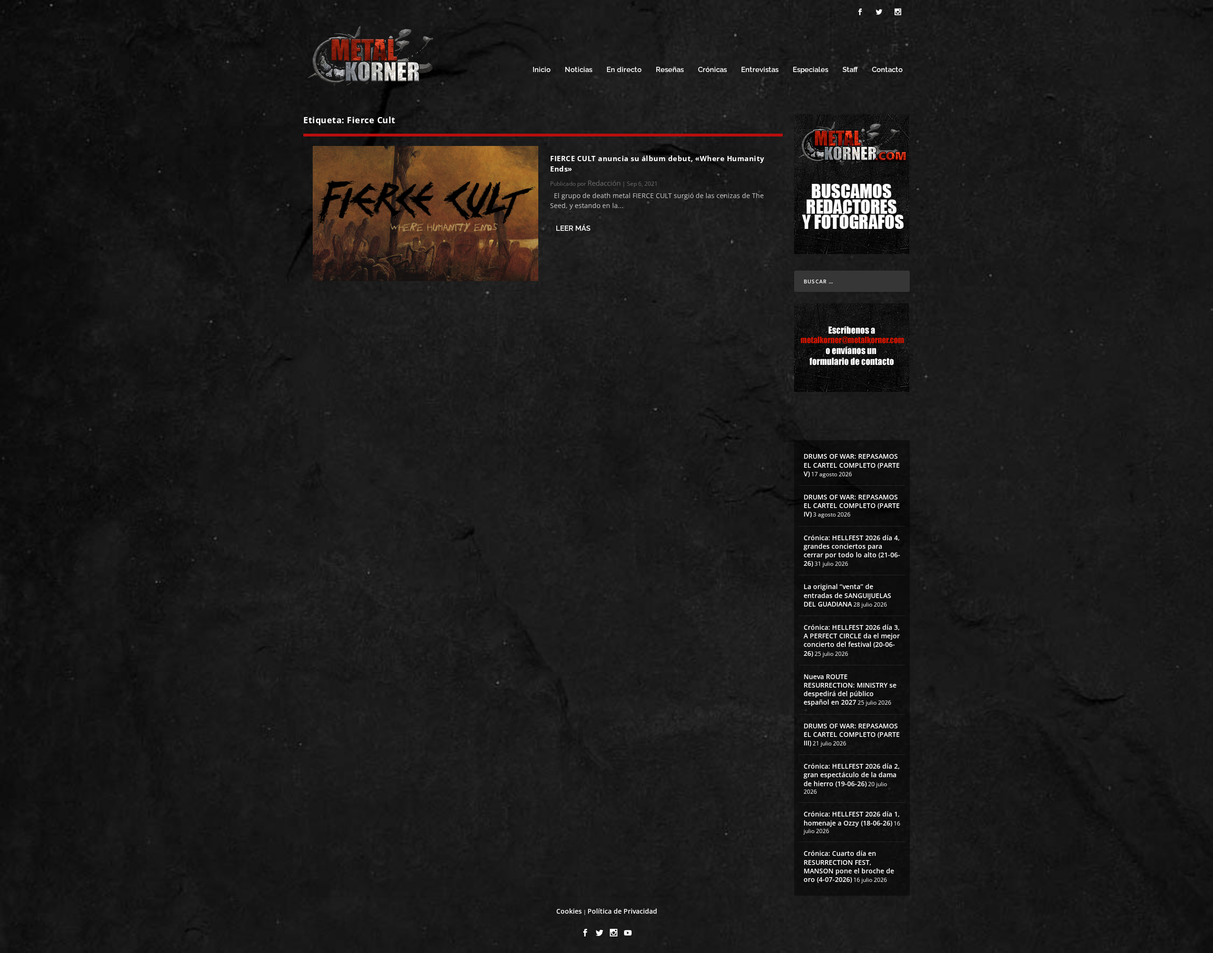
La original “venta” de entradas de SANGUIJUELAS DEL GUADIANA (847, 595)
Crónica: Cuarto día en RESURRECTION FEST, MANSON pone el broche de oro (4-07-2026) (849, 866)
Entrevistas (759, 70)
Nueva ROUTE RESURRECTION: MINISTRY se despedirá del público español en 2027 (850, 689)
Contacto (887, 70)
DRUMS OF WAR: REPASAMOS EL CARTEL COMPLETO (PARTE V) (852, 465)
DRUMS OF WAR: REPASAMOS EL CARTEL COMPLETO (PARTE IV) (852, 505)
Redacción (604, 183)
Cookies (569, 911)
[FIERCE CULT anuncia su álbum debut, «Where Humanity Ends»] (425, 213)
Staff (850, 70)
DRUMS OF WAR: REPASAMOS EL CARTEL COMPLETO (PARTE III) (852, 734)
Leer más (573, 228)
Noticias (578, 70)
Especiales (810, 70)
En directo (624, 70)
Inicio (542, 70)
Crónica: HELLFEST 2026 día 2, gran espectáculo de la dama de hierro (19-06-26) (852, 775)
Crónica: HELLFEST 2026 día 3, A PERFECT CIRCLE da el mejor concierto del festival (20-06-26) (852, 640)
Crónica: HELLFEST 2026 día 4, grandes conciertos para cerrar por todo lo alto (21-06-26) (852, 550)
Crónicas (712, 70)
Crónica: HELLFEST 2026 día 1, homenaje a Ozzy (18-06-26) (852, 818)
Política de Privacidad (622, 911)
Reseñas (670, 70)
